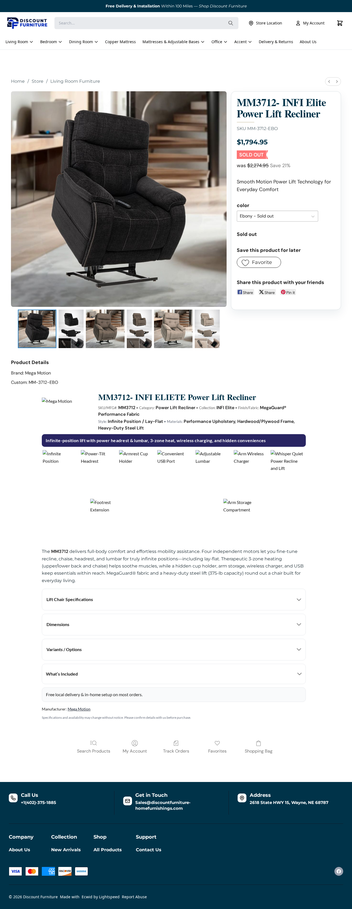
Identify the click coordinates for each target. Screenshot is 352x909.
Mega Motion (79, 709)
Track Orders (176, 751)
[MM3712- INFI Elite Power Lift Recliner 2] (105, 329)
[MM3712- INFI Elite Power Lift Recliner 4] (173, 329)
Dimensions (57, 624)
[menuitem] (329, 82)
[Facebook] (338, 871)
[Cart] (339, 23)
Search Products (93, 751)
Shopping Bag (259, 751)
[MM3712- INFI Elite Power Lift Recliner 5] (207, 329)
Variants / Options (64, 649)
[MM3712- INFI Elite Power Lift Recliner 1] (71, 329)
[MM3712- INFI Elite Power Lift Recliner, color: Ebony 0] (37, 329)
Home (18, 81)
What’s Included (62, 673)
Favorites (217, 751)
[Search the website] (230, 23)
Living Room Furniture (75, 81)
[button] (259, 262)
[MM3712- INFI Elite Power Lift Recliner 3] (139, 329)
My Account (313, 23)
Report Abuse (134, 896)
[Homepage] (27, 23)
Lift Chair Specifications (69, 599)
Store (37, 81)
